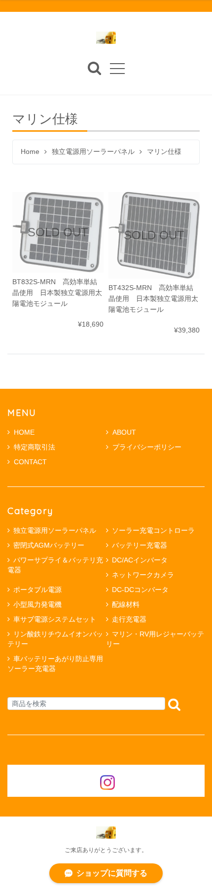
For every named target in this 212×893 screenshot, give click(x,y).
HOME (24, 432)
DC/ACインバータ (140, 560)
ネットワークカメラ (143, 575)
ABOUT (124, 432)
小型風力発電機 (37, 604)
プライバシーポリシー (146, 447)
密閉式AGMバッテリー (48, 545)
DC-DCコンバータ (140, 590)
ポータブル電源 (37, 590)
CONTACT (30, 462)
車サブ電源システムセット (54, 619)
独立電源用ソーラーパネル (93, 151)
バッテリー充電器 (139, 545)
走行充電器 (129, 619)
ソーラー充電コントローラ (153, 530)
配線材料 (126, 604)
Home (30, 151)
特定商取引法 (34, 447)
